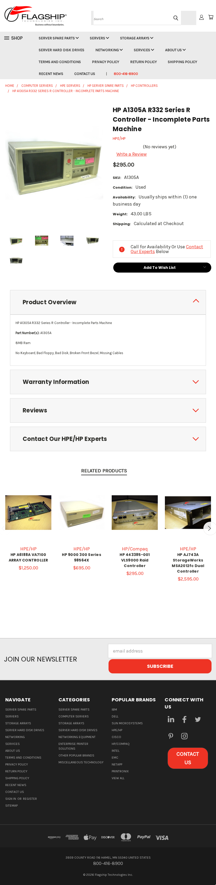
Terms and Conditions (60, 62)
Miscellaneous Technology (81, 762)
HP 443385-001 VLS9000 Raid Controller (135, 560)
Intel (115, 751)
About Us (174, 50)
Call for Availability (28, 518)
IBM (114, 709)
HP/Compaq (121, 744)
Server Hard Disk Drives (61, 50)
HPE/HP (117, 730)
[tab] (108, 302)
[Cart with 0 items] (210, 17)
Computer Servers (73, 716)
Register (30, 799)
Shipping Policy (182, 62)
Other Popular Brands (76, 755)
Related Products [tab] (104, 471)
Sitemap (11, 805)
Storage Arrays (135, 38)
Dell (115, 716)
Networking (107, 50)
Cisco (116, 737)
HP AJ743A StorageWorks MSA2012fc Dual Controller (188, 563)
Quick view (28, 503)
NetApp (117, 764)
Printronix (120, 771)
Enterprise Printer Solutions (73, 746)
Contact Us (84, 74)
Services (142, 50)
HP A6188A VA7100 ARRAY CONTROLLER (28, 557)
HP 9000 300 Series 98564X (81, 557)
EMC (115, 757)
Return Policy (143, 62)
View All (118, 778)
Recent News (51, 74)
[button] (188, 758)
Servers (98, 38)
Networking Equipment (77, 737)
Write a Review (131, 154)
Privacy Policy (105, 62)
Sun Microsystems (127, 723)
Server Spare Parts (57, 38)
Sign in (11, 799)
